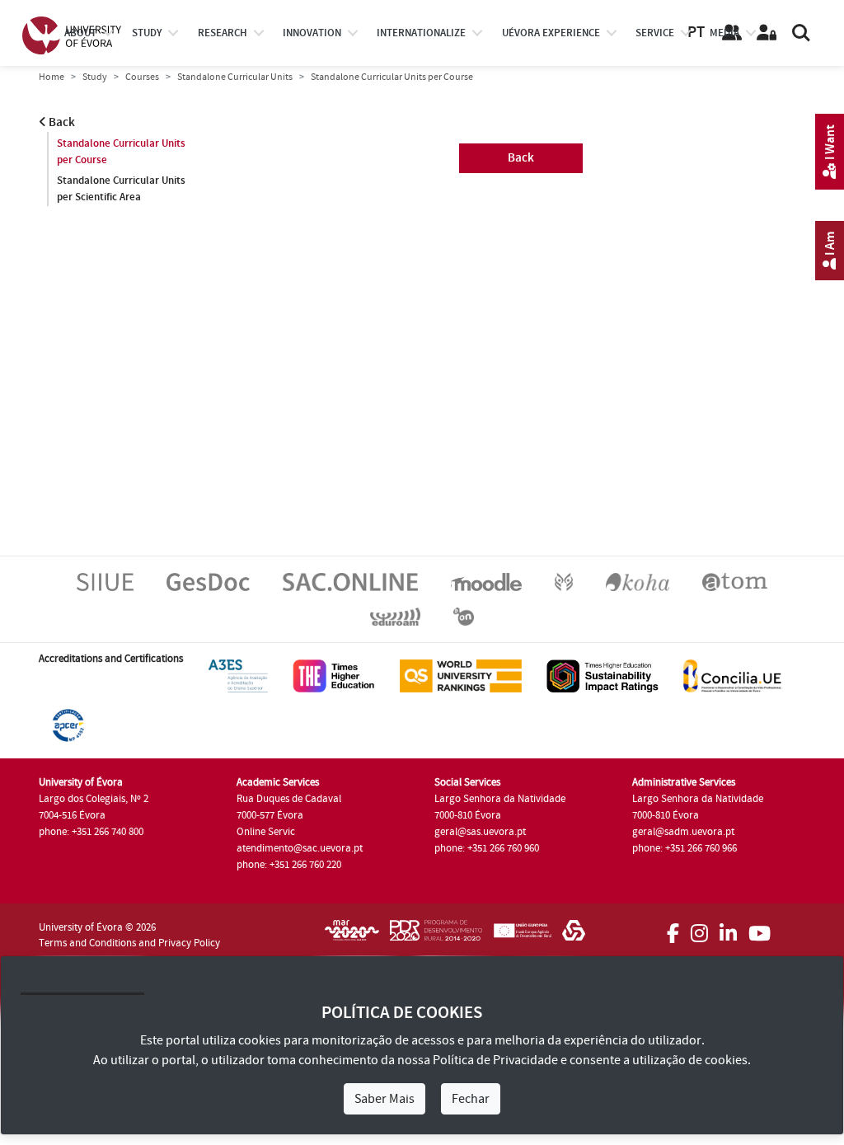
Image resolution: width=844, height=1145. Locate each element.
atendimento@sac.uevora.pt (300, 848)
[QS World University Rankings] (461, 675)
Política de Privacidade (495, 1060)
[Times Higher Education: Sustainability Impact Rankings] (602, 675)
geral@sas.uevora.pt (480, 831)
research (222, 33)
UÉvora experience (551, 33)
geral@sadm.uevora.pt (683, 831)
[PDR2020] (435, 935)
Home (51, 77)
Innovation (312, 33)
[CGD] (573, 935)
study (147, 33)
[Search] (801, 33)
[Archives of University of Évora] (734, 581)
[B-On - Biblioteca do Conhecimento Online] (463, 615)
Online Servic (266, 831)
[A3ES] (238, 675)
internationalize (421, 33)
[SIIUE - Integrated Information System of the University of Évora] (105, 581)
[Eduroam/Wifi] (395, 615)
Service (654, 33)
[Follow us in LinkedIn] (728, 928)
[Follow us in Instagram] (699, 928)
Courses (142, 77)
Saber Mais (384, 1099)
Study (94, 77)
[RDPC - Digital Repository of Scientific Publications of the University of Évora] (564, 581)
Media (724, 33)
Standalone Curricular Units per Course (121, 151)
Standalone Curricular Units (235, 77)
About (80, 33)
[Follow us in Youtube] (759, 928)
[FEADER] (522, 935)
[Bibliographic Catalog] (637, 581)
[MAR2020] (352, 935)
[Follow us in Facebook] (673, 928)
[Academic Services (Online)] (350, 581)
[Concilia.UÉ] (732, 675)
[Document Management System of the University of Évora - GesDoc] (208, 581)
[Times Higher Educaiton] (334, 675)
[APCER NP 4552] (68, 724)
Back (60, 122)
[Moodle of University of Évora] (486, 581)
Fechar (471, 1099)
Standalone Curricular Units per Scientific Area (121, 188)
